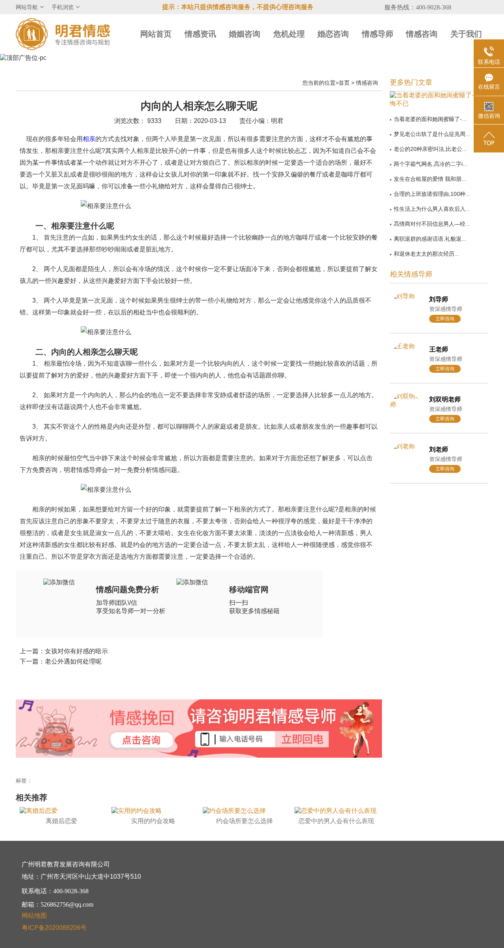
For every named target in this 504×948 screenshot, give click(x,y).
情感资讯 (200, 34)
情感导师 (377, 34)
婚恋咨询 (333, 34)
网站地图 (34, 915)
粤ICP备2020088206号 (54, 927)
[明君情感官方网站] (63, 33)
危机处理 (289, 34)
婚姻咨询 (244, 34)
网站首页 (156, 34)
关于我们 (466, 34)
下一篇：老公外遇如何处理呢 (61, 661)
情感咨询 (421, 34)
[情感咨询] (141, 740)
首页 (344, 83)
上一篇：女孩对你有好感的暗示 (64, 651)
